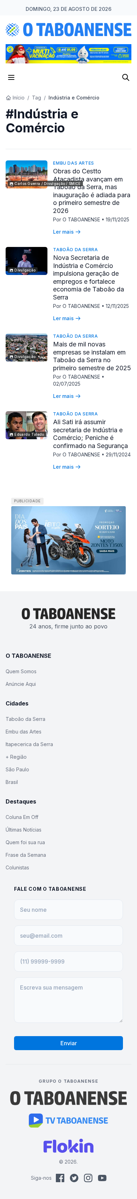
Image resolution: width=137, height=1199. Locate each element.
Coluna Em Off (22, 817)
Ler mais (63, 232)
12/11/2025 (117, 306)
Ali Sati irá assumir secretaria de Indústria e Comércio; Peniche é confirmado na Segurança (90, 433)
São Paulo (17, 769)
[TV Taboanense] (69, 1121)
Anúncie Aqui (21, 684)
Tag (36, 98)
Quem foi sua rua (25, 842)
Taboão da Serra (75, 249)
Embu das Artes (73, 163)
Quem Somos (21, 671)
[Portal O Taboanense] (68, 1098)
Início (19, 98)
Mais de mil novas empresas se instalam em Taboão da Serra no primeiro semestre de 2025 (92, 356)
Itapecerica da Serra (29, 744)
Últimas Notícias (23, 830)
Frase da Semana (26, 855)
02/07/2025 (66, 384)
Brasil (12, 782)
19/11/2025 (117, 219)
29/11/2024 (118, 454)
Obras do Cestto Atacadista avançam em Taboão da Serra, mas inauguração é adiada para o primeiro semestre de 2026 (91, 190)
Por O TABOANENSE (77, 219)
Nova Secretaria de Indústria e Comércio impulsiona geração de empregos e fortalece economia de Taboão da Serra (88, 277)
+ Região (16, 757)
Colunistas (17, 867)
